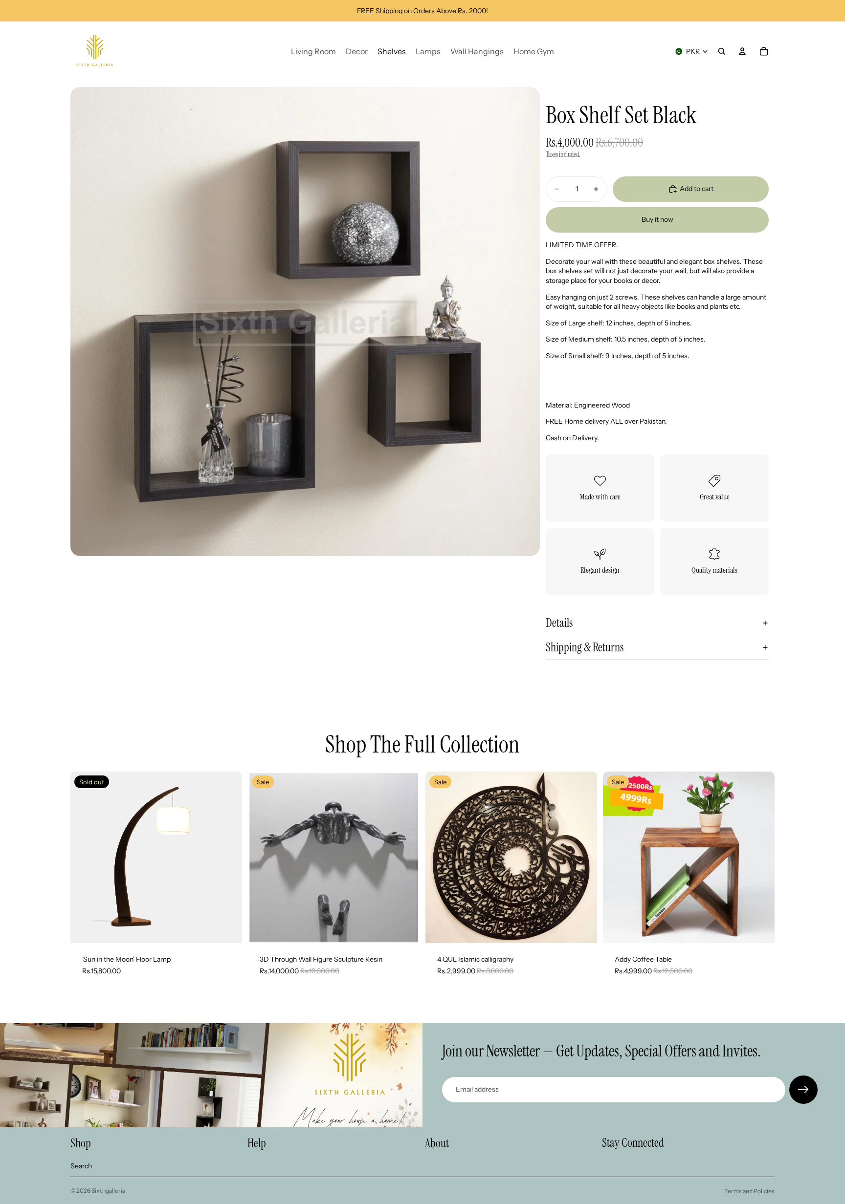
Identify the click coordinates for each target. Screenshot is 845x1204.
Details (559, 622)
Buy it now (657, 219)
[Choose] (404, 928)
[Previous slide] (262, 857)
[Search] (722, 51)
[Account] (742, 51)
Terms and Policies (749, 1191)
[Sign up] (803, 1089)
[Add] (582, 928)
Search (81, 1165)
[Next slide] (405, 857)
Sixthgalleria (108, 1190)
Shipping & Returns (584, 647)
